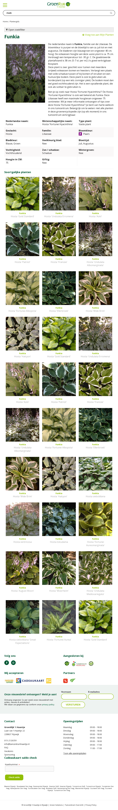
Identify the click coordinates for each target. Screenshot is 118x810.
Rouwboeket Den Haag (24, 786)
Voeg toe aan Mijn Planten (99, 34)
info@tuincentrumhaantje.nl (16, 744)
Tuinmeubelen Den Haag (36, 788)
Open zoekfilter (16, 29)
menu (5, 5)
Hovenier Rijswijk (66, 786)
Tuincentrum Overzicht (74, 805)
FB (6, 662)
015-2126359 (10, 740)
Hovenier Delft (54, 786)
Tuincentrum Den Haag (62, 790)
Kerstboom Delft (51, 788)
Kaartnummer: (12, 764)
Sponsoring (9, 754)
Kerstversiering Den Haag (65, 788)
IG (13, 662)
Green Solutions (56, 805)
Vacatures (8, 751)
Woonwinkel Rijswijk (82, 788)
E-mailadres (94, 692)
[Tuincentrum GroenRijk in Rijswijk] (59, 5)
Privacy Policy (90, 805)
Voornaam (66, 692)
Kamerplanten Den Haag (18, 788)
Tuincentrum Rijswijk (93, 786)
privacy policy (48, 704)
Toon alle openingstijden (74, 753)
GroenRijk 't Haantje (14, 727)
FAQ (6, 747)
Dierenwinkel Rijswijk (40, 786)
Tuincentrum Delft (79, 786)
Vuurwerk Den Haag (97, 788)
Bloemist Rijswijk (10, 786)
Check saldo (14, 777)
